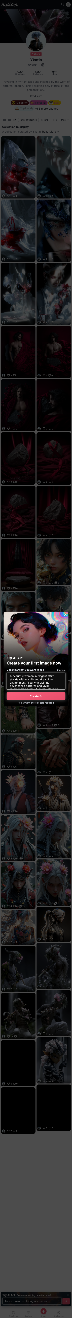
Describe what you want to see (25, 669)
